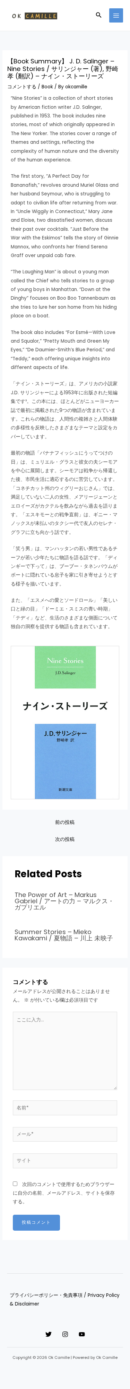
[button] (99, 15)
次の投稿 (65, 839)
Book (47, 86)
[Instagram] (65, 1334)
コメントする (21, 86)
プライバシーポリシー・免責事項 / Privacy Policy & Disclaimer (65, 1299)
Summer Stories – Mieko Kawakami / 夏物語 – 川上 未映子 (64, 935)
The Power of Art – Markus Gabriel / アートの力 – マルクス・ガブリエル (64, 901)
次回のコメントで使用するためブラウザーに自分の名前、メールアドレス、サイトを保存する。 (64, 1193)
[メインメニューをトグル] (116, 15)
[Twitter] (48, 1334)
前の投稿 (65, 822)
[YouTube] (82, 1334)
